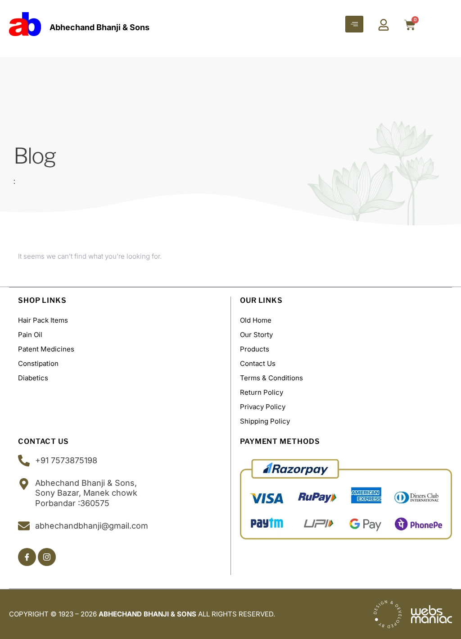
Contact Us (258, 363)
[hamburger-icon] (354, 24)
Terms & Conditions (271, 378)
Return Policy (261, 392)
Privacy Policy (262, 406)
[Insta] (47, 557)
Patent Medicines (46, 349)
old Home (255, 320)
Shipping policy (265, 421)
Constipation (38, 363)
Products (254, 349)
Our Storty (256, 334)
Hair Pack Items (43, 320)
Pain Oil (30, 334)
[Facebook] (27, 557)
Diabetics (33, 378)
